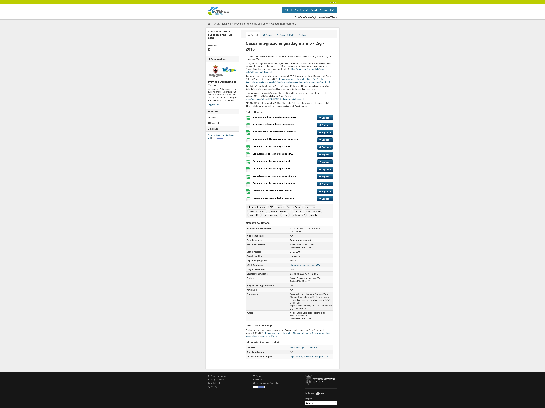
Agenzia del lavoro (257, 207)
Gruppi (314, 10)
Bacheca (323, 10)
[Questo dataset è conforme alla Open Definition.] (217, 138)
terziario (313, 215)
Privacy (213, 386)
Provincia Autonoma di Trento (251, 23)
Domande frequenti (219, 376)
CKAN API (257, 379)
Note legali (215, 383)
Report (258, 376)
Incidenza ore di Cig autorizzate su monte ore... (275, 131)
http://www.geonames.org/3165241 (305, 265)
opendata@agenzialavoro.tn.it (303, 347)
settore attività (299, 215)
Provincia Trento (293, 207)
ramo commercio (313, 211)
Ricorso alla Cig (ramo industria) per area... (273, 190)
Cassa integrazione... (284, 23)
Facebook (214, 123)
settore (285, 215)
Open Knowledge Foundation (266, 383)
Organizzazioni (301, 10)
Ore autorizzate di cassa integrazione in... (273, 146)
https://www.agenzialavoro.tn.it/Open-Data (309, 356)
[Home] (209, 23)
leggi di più (213, 104)
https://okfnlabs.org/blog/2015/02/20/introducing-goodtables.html (275, 98)
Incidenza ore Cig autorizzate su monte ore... (274, 116)
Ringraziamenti (217, 379)
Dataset (288, 10)
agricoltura (310, 207)
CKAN (320, 393)
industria (297, 211)
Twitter (213, 117)
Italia (280, 207)
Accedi (333, 2)
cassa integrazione (257, 211)
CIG (271, 207)
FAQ (332, 10)
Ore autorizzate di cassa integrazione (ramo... (274, 175)
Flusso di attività (286, 35)
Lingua (308, 398)
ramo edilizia (254, 215)
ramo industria (271, 215)
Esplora (325, 117)
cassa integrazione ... (279, 211)
